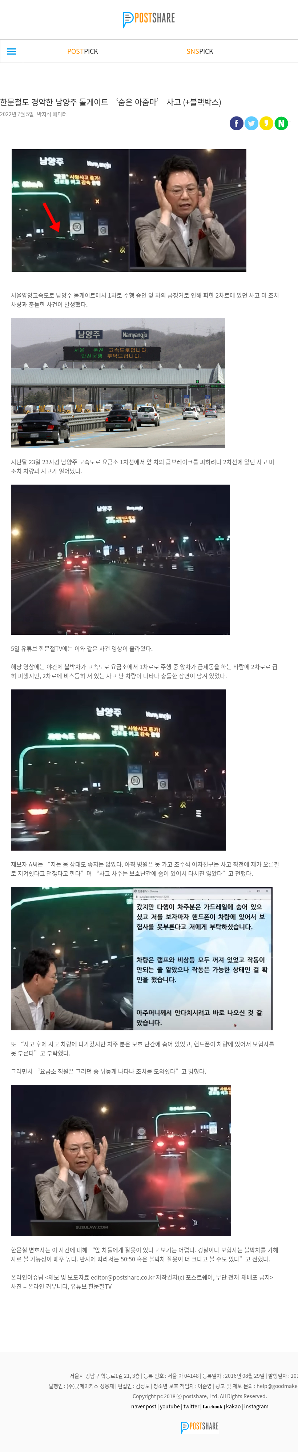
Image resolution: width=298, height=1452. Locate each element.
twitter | (193, 1406)
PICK (82, 51)
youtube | (171, 1406)
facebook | (214, 1406)
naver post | (145, 1406)
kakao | (234, 1406)
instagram (256, 1406)
